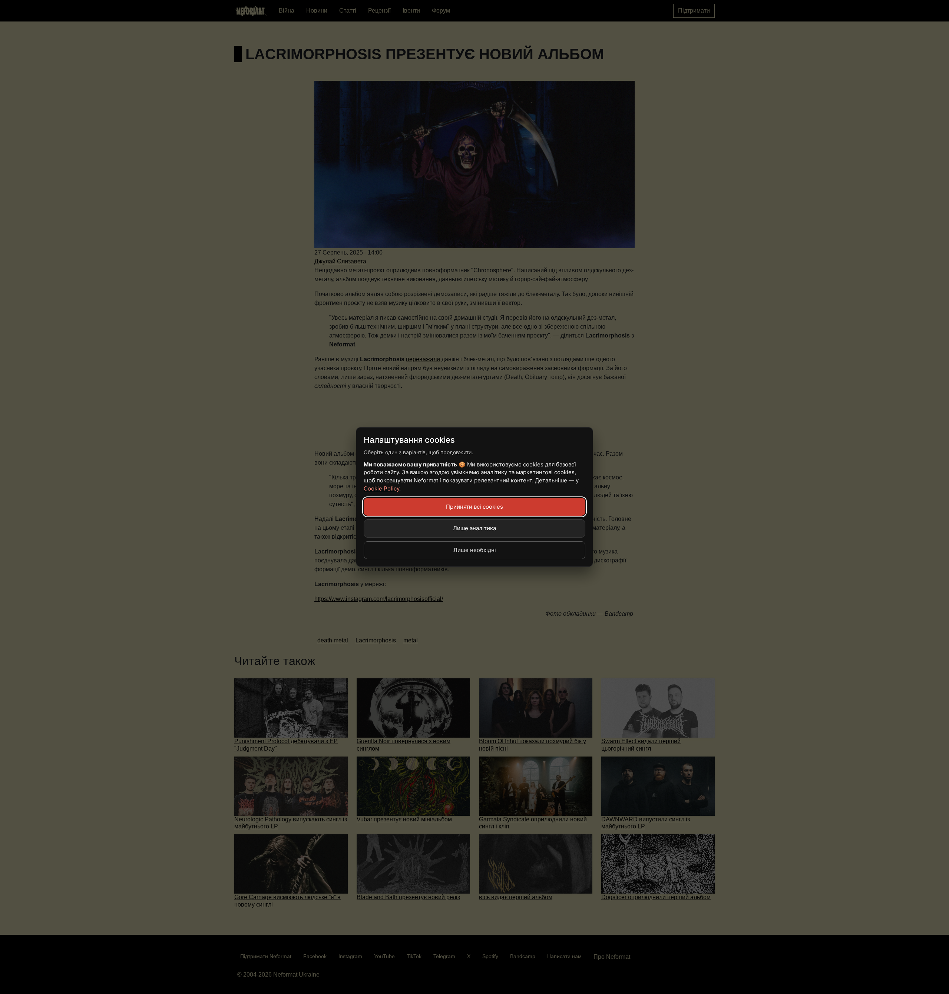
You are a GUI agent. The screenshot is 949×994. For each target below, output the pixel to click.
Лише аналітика (474, 528)
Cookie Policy (381, 488)
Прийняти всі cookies (474, 506)
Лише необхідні (474, 549)
